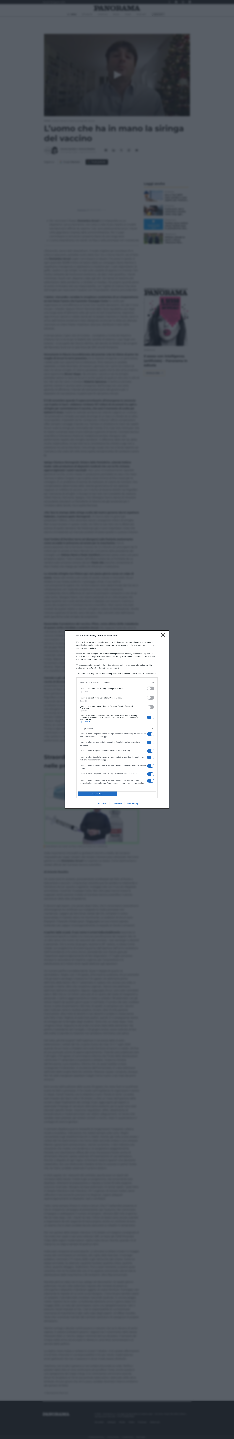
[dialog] (117, 720)
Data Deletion (102, 803)
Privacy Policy (132, 803)
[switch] (150, 688)
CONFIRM (97, 794)
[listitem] (117, 682)
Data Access (117, 803)
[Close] (163, 635)
